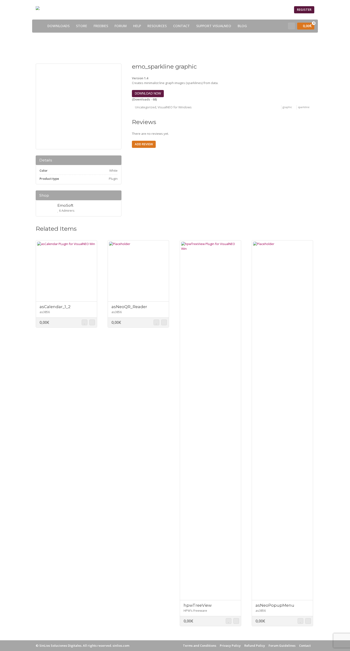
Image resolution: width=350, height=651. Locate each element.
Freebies (101, 26)
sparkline (304, 107)
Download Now (148, 93)
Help (137, 26)
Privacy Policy (230, 645)
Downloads (58, 26)
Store (81, 26)
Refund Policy (254, 645)
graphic (287, 107)
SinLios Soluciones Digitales (60, 645)
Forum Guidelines (282, 645)
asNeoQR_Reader (129, 306)
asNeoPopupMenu (274, 605)
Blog (242, 26)
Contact (181, 26)
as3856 (45, 312)
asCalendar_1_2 (55, 306)
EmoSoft (65, 205)
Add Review (144, 144)
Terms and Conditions (199, 645)
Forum (121, 26)
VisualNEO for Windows (175, 107)
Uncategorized (145, 107)
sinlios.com (121, 645)
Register (304, 9)
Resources (157, 26)
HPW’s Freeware (195, 610)
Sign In (283, 9)
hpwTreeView (198, 605)
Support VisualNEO (213, 26)
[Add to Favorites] (84, 322)
